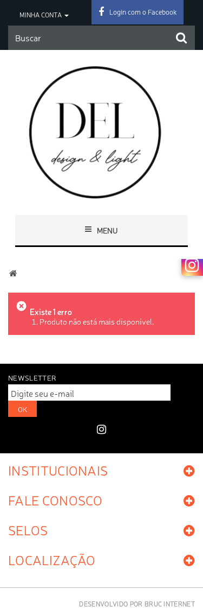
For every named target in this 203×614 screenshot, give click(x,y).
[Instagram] (192, 265)
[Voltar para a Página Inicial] (13, 273)
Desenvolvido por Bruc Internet (137, 603)
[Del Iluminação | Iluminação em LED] (101, 132)
